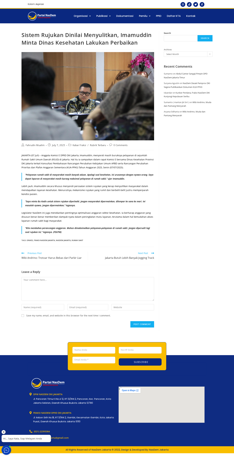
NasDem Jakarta (63, 240)
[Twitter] (195, 4)
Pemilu (143, 16)
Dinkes (30, 240)
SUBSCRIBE (140, 362)
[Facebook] (202, 4)
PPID (158, 16)
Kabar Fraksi (79, 145)
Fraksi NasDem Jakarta (44, 240)
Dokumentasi (124, 16)
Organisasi (81, 16)
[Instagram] (183, 4)
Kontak (190, 16)
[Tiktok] (189, 4)
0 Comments (120, 145)
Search (167, 33)
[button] (82, 16)
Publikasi (102, 16)
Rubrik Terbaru (98, 145)
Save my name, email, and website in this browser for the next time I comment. (68, 315)
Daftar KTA (174, 16)
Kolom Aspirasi (36, 4)
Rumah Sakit (77, 240)
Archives (168, 49)
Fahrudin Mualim (35, 145)
